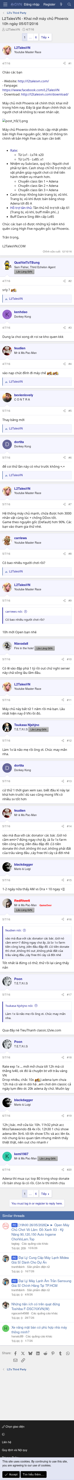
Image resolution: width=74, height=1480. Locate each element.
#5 (70, 411)
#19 (69, 1115)
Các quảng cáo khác (35, 1243)
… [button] (30, 37)
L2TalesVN (13, 29)
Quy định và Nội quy (14, 1450)
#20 (69, 1169)
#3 (70, 327)
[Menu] (5, 4)
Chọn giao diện (14, 1426)
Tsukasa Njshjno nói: (19, 1006)
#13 (69, 781)
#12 (69, 740)
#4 (70, 364)
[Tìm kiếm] (69, 4)
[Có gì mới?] (61, 4)
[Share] (64, 63)
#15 (69, 880)
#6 (70, 457)
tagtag (15, 1243)
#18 (69, 1057)
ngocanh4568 (20, 1313)
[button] (36, 1434)
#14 (69, 826)
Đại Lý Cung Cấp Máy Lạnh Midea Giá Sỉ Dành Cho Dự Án (40, 1260)
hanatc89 (17, 1336)
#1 (70, 63)
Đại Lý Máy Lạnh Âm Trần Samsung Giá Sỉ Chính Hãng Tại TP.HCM (41, 1283)
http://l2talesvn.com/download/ (44, 94)
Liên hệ (6, 1442)
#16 (69, 919)
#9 (70, 600)
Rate (13, 150)
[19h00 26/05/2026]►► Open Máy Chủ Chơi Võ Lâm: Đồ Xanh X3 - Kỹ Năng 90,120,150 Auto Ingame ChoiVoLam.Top (40, 1231)
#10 (69, 659)
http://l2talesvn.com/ (33, 81)
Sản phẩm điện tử (38, 1267)
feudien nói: (13, 930)
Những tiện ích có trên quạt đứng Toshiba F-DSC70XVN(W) (35, 1306)
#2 (70, 281)
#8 (70, 553)
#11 (69, 700)
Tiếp (44, 37)
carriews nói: (14, 611)
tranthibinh (18, 1267)
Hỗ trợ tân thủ (21, 208)
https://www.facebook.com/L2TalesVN (30, 90)
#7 (70, 504)
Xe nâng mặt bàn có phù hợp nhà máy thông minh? (39, 1329)
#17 (69, 994)
